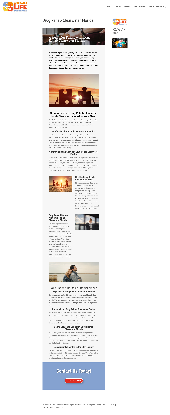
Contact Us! (74, 381)
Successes (142, 6)
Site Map (113, 405)
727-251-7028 (118, 31)
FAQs (135, 6)
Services (127, 6)
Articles (151, 6)
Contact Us (160, 6)
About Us (117, 6)
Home (109, 6)
